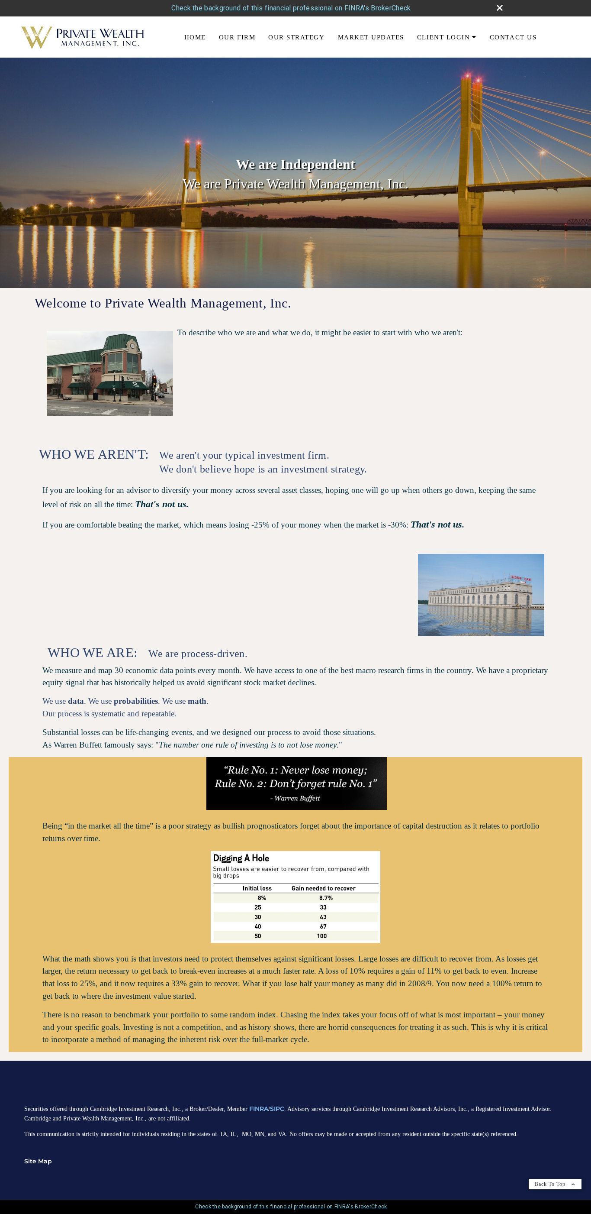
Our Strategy (296, 37)
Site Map (38, 1161)
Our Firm (237, 37)
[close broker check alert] (499, 7)
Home (195, 37)
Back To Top (551, 1184)
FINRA (258, 1109)
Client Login (443, 37)
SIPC (277, 1109)
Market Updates (371, 37)
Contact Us (513, 37)
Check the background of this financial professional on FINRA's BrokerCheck (291, 8)
